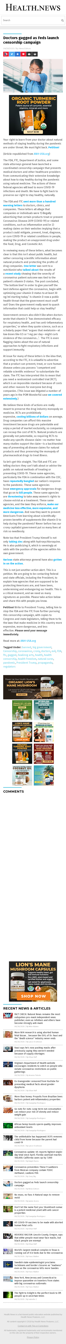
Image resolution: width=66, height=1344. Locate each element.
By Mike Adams (32, 1026)
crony (36, 651)
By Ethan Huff (31, 1057)
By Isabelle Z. (31, 1299)
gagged (12, 655)
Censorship (10, 651)
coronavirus (25, 651)
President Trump (26, 662)
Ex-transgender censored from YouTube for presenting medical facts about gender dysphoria (36, 1084)
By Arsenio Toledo (33, 1075)
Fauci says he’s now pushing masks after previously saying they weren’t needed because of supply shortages (35, 1050)
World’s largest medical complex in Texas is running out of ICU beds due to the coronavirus (38, 1251)
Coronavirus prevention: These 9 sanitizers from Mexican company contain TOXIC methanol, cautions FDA (36, 1170)
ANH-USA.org (41, 153)
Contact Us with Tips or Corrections (33, 1326)
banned (26, 647)
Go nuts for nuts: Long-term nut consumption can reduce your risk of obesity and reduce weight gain (37, 1112)
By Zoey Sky (31, 1176)
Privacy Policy (33, 1337)
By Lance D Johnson (34, 1042)
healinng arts (26, 655)
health (39, 655)
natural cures (45, 658)
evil (54, 651)
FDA (59, 651)
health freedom (27, 658)
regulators (9, 666)
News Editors (25, 48)
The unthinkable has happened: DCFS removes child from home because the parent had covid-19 (38, 1139)
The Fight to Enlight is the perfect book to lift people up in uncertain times (37, 1294)
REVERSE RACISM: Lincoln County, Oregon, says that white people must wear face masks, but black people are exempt (38, 1237)
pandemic (9, 662)
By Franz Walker (32, 1256)
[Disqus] (33, 836)
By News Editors (32, 1189)
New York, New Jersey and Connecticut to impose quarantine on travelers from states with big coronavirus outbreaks (36, 1280)
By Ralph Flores (32, 1161)
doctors (45, 651)
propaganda (45, 662)
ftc (4, 655)
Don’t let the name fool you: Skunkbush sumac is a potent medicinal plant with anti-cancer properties (38, 1210)
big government (42, 647)
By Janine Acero (32, 1201)
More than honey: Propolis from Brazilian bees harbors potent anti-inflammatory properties (38, 1098)
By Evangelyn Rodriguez (36, 1103)
